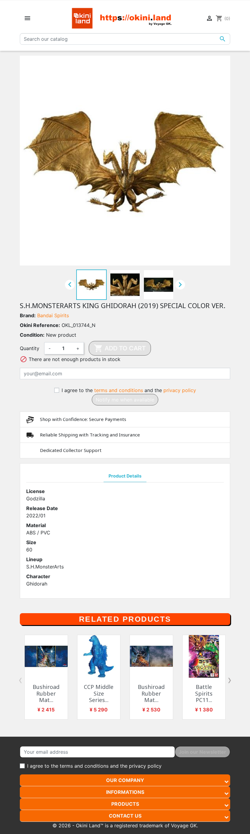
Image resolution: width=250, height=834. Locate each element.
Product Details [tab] (125, 475)
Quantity (29, 348)
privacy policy (179, 390)
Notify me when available (125, 400)
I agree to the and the (129, 390)
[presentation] (20, 680)
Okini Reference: (40, 325)
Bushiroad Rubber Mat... (46, 693)
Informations (125, 792)
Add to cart (120, 348)
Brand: (28, 315)
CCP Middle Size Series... (98, 693)
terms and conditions (118, 390)
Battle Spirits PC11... (203, 693)
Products (125, 804)
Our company (125, 780)
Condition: (32, 335)
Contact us (125, 816)
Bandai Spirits (53, 315)
